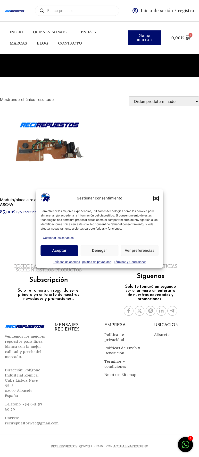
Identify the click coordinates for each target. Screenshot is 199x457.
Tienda (84, 32)
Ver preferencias (139, 250)
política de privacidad (96, 262)
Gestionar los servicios (58, 238)
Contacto (70, 43)
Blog (42, 43)
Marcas (18, 43)
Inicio (16, 32)
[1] (185, 447)
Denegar (99, 250)
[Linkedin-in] (161, 311)
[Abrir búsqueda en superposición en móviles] (77, 11)
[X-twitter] (139, 311)
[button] (156, 198)
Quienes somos (50, 32)
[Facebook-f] (128, 311)
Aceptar (59, 250)
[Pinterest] (150, 311)
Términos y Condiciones (130, 262)
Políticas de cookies (66, 262)
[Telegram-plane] (172, 311)
